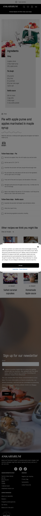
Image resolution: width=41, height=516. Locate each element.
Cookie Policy (15, 269)
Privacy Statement (23, 269)
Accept (20, 265)
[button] (38, 247)
